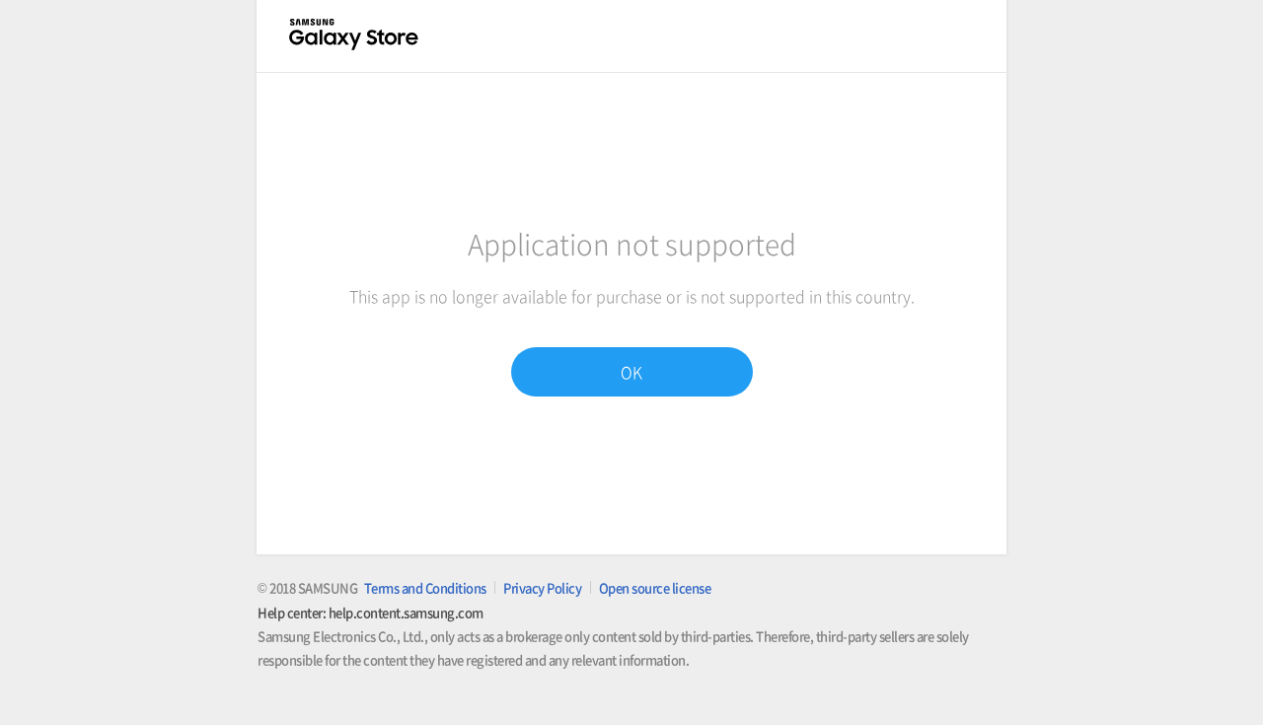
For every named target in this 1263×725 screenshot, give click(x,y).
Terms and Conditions (425, 587)
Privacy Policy (542, 587)
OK (631, 372)
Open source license (655, 587)
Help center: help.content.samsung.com (370, 612)
